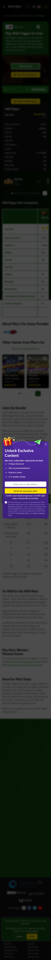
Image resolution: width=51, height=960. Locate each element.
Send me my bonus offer (25, 490)
